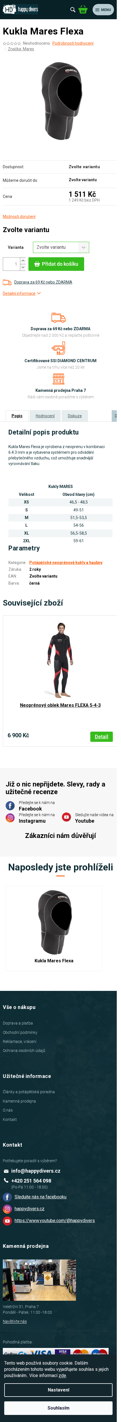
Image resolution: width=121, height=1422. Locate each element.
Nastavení (58, 1390)
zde (62, 1375)
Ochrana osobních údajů (24, 1050)
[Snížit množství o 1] (23, 267)
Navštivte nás (15, 1321)
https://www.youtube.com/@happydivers (55, 1220)
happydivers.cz (29, 1208)
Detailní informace (19, 293)
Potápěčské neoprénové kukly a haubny (65, 562)
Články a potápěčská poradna (29, 1092)
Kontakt (10, 1119)
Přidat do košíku (60, 264)
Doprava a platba (18, 1023)
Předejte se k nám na (37, 806)
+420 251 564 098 (31, 1181)
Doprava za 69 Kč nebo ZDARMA (43, 282)
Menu (106, 10)
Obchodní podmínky (20, 1032)
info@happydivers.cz (35, 1171)
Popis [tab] (17, 416)
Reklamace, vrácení (19, 1041)
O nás (8, 1110)
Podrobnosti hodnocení (72, 43)
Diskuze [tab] (75, 416)
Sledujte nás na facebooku (40, 1197)
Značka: (21, 49)
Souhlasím (59, 1408)
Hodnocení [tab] (45, 416)
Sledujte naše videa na (94, 818)
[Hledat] (73, 9)
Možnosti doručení (19, 216)
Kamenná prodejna (19, 1101)
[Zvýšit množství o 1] (23, 261)
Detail (101, 737)
